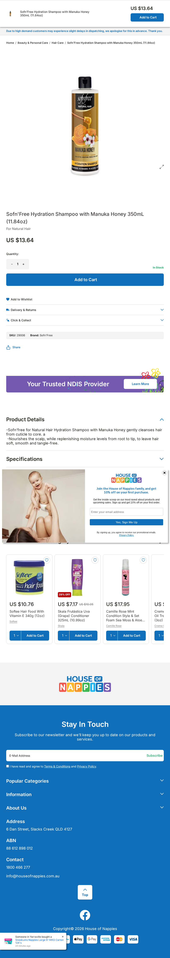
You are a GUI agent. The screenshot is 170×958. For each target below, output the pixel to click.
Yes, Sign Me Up (126, 522)
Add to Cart (148, 17)
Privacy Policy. (126, 535)
